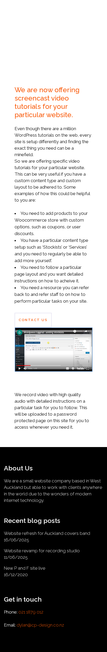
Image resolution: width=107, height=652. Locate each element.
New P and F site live (24, 568)
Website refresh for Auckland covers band (47, 533)
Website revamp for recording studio (42, 550)
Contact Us (33, 320)
